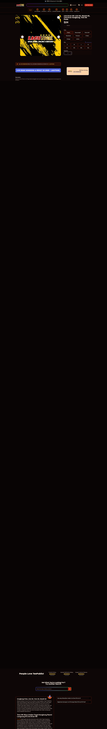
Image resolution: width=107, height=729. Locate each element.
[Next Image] (58, 37)
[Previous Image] (22, 37)
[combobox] (46, 5)
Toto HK (19, 719)
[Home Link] (20, 5)
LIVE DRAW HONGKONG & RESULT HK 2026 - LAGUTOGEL (38, 70)
